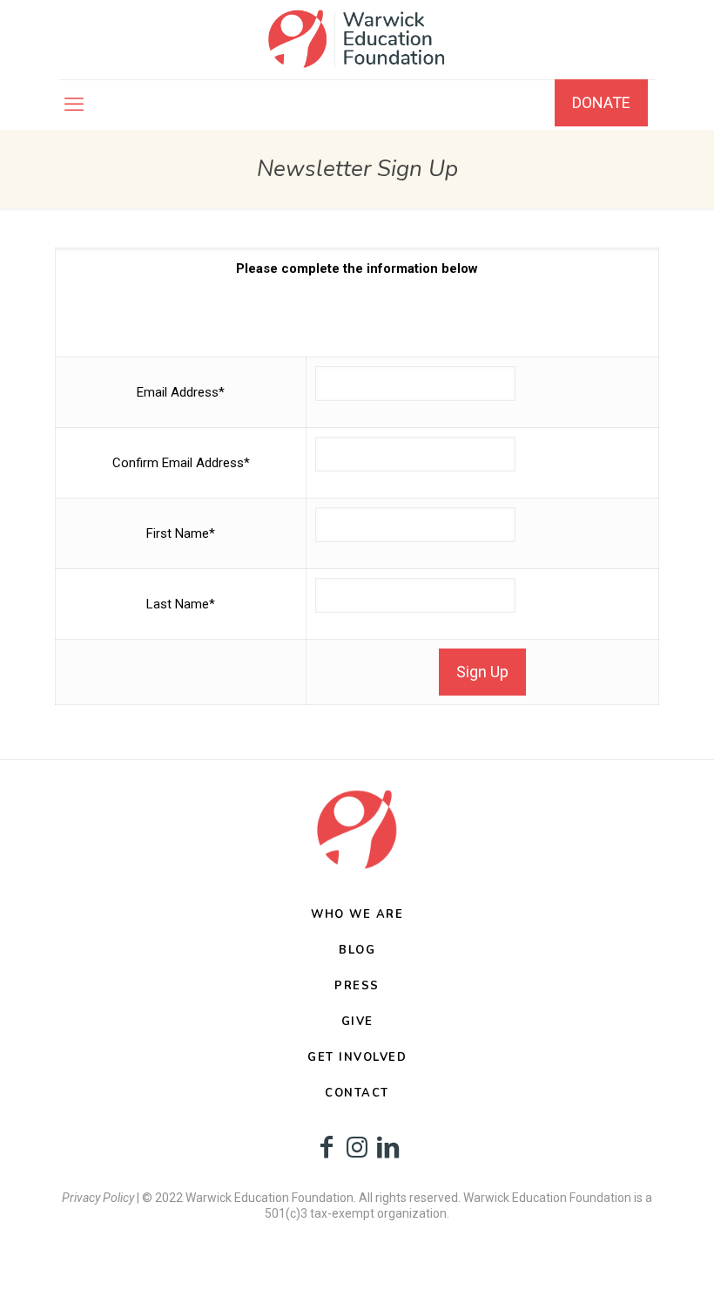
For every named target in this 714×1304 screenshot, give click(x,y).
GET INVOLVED (357, 1057)
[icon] (326, 1147)
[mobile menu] (74, 104)
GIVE (357, 1021)
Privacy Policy (98, 1198)
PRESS (357, 986)
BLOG (357, 950)
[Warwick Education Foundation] (357, 39)
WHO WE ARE (357, 914)
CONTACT (357, 1093)
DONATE (601, 102)
